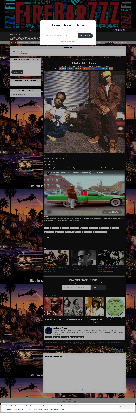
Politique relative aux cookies (57, 409)
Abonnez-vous (85, 35)
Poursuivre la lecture (68, 41)
